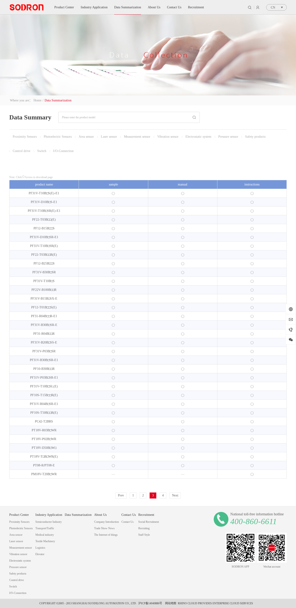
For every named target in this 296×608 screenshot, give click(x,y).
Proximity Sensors (25, 136)
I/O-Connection (63, 151)
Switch (41, 151)
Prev (121, 495)
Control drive (21, 151)
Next (175, 495)
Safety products (255, 136)
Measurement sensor (137, 136)
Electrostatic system (198, 136)
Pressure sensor (228, 136)
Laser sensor (109, 136)
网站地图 (170, 603)
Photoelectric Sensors (58, 136)
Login (258, 7)
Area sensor (86, 136)
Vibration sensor (168, 136)
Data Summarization (58, 100)
